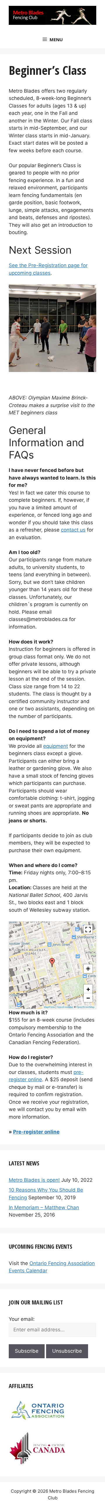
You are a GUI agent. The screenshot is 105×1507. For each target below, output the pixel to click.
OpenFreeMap (65, 1007)
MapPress (49, 1007)
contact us (73, 530)
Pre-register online (36, 1132)
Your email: (22, 1319)
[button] (52, 962)
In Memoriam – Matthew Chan (44, 1207)
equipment (55, 746)
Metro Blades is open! (34, 1180)
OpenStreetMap (85, 1007)
